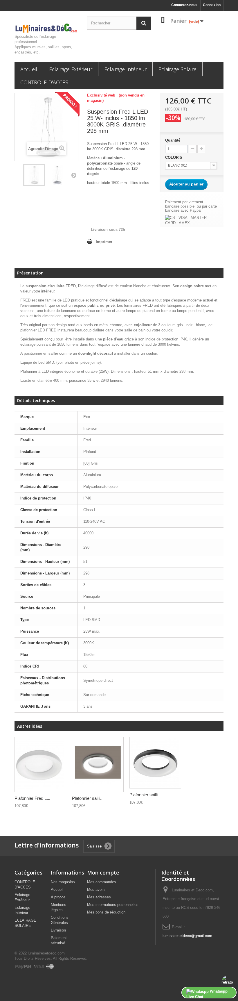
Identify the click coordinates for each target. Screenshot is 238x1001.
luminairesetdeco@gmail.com (187, 936)
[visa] (39, 966)
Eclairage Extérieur (70, 69)
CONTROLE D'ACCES (44, 82)
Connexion (212, 5)
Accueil (28, 69)
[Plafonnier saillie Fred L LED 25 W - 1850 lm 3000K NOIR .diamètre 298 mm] (155, 762)
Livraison (58, 930)
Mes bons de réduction (106, 912)
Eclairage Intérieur (125, 69)
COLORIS (174, 157)
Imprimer (104, 242)
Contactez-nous (184, 5)
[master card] (50, 966)
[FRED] (40, 764)
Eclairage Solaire (177, 69)
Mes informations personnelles (112, 904)
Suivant (74, 175)
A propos (58, 897)
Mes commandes (101, 882)
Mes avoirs (96, 889)
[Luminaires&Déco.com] (46, 28)
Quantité (172, 140)
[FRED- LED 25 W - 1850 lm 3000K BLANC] (34, 175)
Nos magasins (63, 882)
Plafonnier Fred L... (32, 798)
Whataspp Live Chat (207, 993)
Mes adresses (99, 897)
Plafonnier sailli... (88, 798)
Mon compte (103, 872)
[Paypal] (24, 966)
